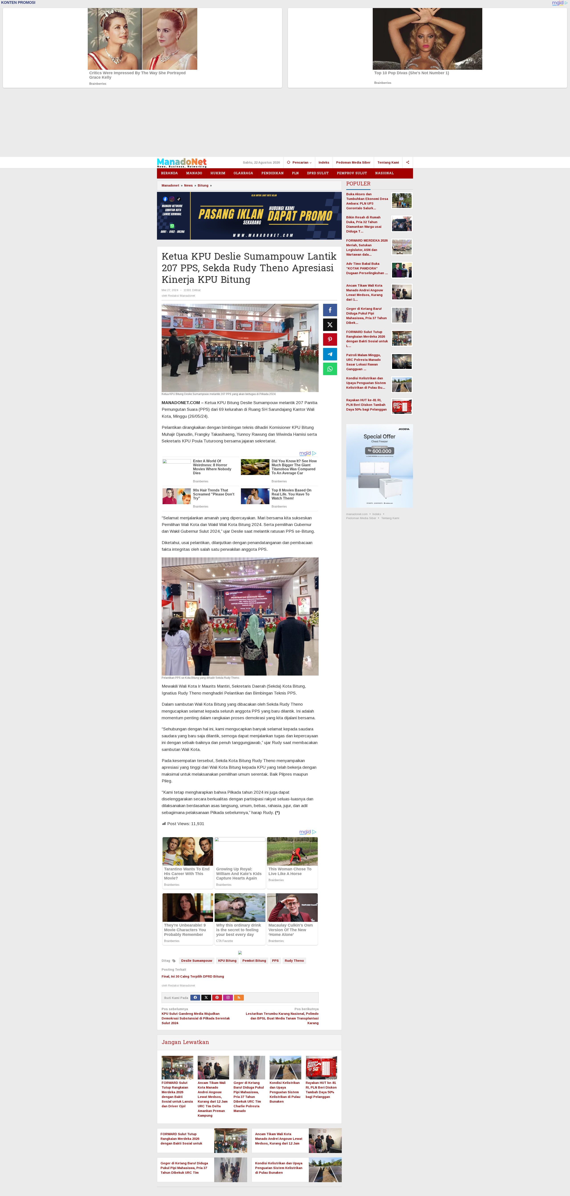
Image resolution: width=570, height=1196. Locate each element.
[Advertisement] (285, 123)
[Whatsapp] (330, 369)
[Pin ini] (330, 339)
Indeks (377, 514)
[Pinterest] (217, 998)
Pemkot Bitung (254, 960)
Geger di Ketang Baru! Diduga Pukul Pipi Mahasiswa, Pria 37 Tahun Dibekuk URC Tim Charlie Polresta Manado (249, 1097)
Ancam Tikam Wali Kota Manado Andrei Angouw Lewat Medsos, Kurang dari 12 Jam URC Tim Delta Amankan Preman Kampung (278, 1143)
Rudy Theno (294, 960)
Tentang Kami (390, 518)
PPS (275, 960)
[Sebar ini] (330, 310)
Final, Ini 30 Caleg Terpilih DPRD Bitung (193, 976)
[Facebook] (195, 998)
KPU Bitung (227, 960)
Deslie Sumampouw (196, 960)
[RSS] (239, 998)
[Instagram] (228, 998)
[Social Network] (408, 162)
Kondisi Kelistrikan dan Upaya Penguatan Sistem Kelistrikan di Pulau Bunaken (285, 1092)
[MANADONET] (182, 162)
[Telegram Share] (330, 354)
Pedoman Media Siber (361, 518)
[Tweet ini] (330, 325)
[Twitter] (206, 998)
